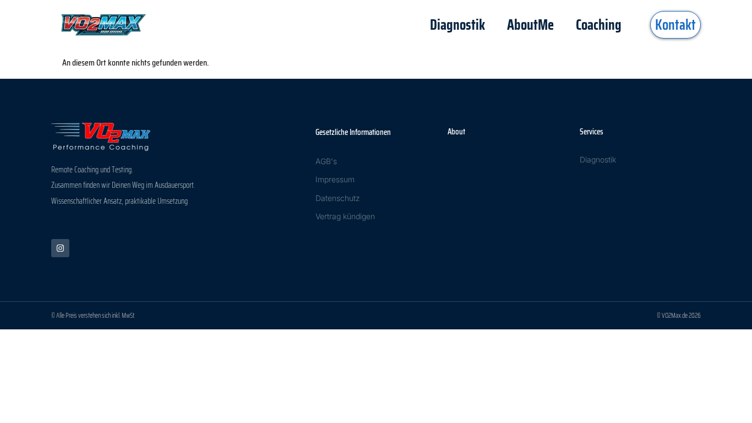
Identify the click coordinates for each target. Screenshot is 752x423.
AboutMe (530, 24)
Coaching (599, 24)
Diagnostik (457, 24)
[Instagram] (60, 248)
